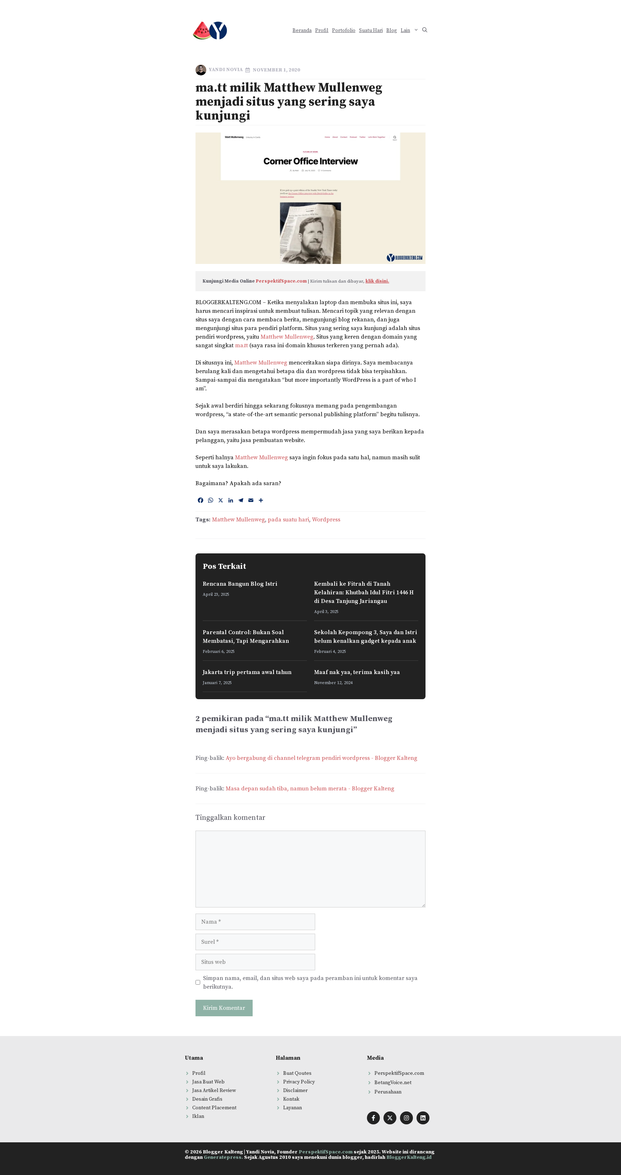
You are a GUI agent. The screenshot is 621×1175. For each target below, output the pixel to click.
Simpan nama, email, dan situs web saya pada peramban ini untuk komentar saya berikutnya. (310, 982)
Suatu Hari (371, 30)
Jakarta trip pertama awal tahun (247, 672)
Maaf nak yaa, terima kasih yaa (357, 672)
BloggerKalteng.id (409, 1157)
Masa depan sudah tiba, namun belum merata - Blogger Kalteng (310, 788)
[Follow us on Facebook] (373, 1117)
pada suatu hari (288, 519)
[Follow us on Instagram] (406, 1117)
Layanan (292, 1108)
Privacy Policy (299, 1082)
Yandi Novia (226, 69)
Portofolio (343, 30)
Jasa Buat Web (208, 1082)
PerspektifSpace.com (281, 281)
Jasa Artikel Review (214, 1090)
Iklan (198, 1116)
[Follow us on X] (389, 1117)
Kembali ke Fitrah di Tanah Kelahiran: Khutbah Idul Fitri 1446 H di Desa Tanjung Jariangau (364, 592)
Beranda (302, 30)
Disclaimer (295, 1090)
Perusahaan (387, 1092)
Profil (321, 30)
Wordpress (326, 519)
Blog (391, 30)
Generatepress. (223, 1157)
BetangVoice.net (392, 1082)
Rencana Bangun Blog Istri (240, 584)
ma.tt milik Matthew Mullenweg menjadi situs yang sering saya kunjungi (289, 102)
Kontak (291, 1099)
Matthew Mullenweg (287, 336)
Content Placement (214, 1108)
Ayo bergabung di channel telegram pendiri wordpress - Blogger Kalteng (321, 758)
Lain (405, 30)
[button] (424, 30)
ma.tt (241, 345)
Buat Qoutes (297, 1073)
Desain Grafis (207, 1099)
